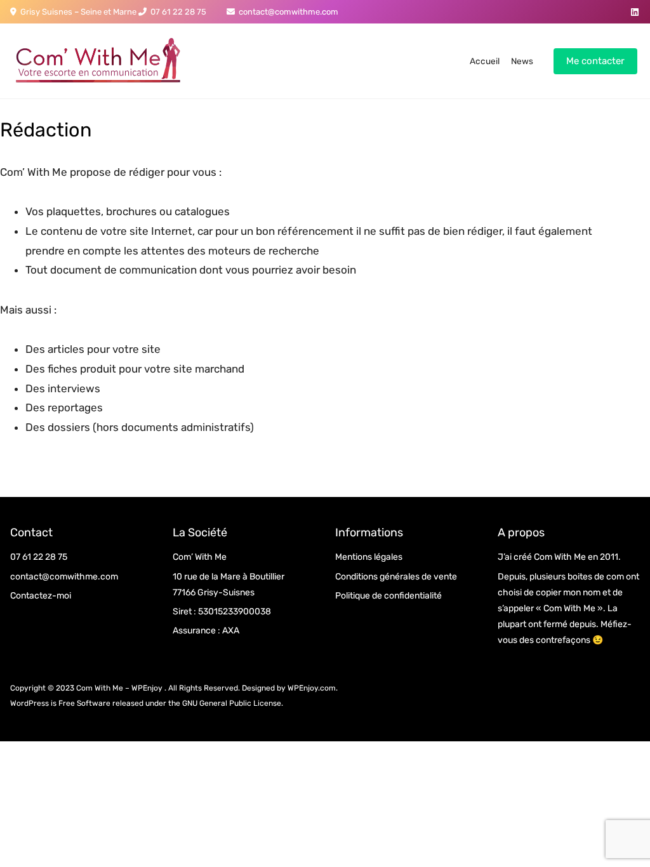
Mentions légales (368, 557)
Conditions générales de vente (396, 576)
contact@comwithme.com (286, 12)
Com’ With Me (200, 557)
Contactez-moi (40, 595)
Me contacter (595, 61)
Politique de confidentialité (388, 595)
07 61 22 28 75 (176, 12)
